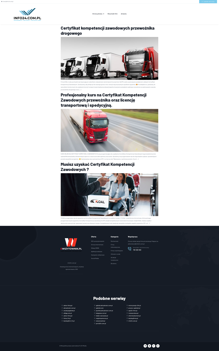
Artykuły (124, 14)
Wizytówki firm (112, 14)
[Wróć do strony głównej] (27, 14)
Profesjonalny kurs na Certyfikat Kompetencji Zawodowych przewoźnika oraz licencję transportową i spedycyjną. (103, 100)
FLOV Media (82, 346)
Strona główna (97, 14)
